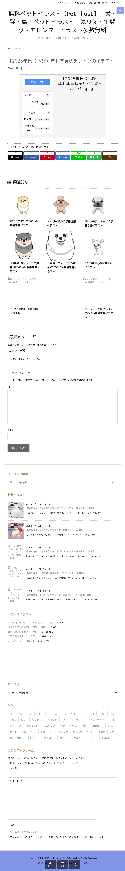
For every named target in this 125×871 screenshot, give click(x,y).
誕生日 (47, 737)
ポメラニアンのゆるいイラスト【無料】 (28, 627)
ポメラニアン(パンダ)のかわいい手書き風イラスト (98, 313)
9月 (82, 713)
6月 (55, 713)
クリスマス (15, 725)
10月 (91, 713)
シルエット (32, 725)
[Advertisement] (62, 662)
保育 (85, 725)
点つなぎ (77, 731)
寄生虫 (13, 731)
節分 (112, 731)
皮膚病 (101, 731)
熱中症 (90, 731)
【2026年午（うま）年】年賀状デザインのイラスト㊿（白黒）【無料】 (60, 594)
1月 (12, 713)
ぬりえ (24, 719)
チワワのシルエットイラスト (22, 636)
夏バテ (110, 725)
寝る (23, 731)
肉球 (32, 737)
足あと (77, 737)
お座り (13, 719)
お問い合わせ (94, 2)
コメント (12, 387)
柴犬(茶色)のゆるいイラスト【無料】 (27, 622)
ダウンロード (37, 81)
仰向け (73, 725)
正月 (51, 731)
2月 (20, 713)
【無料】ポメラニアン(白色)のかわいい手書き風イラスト (62, 267)
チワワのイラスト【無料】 (21, 640)
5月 (47, 713)
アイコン (65, 719)
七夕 (62, 725)
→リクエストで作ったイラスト (24, 831)
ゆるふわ (52, 719)
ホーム (14, 48)
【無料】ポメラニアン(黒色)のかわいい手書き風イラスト (25, 267)
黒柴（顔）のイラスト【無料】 (24, 631)
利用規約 (81, 2)
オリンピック (97, 719)
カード (111, 719)
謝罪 (62, 737)
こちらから (84, 836)
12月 (111, 713)
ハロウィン (49, 725)
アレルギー (80, 719)
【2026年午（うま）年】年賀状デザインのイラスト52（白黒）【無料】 (60, 508)
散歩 (33, 731)
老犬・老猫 (15, 737)
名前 (10, 430)
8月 (73, 713)
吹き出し (97, 725)
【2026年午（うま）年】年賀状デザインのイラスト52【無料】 (56, 529)
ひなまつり (37, 719)
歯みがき (63, 731)
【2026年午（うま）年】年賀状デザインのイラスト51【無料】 (56, 573)
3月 (29, 713)
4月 (38, 713)
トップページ (68, 2)
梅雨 (42, 731)
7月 (64, 713)
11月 (101, 713)
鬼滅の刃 (105, 737)
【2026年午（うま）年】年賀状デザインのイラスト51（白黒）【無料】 (60, 551)
